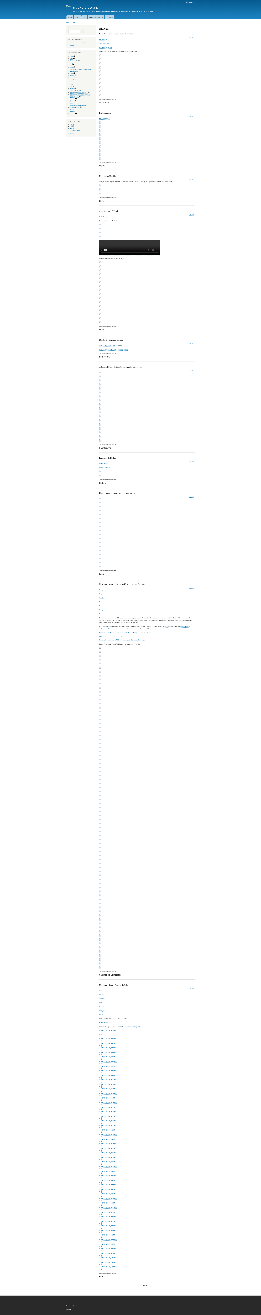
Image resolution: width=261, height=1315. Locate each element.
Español (72, 126)
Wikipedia (72, 111)
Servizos (72, 109)
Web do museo (103, 1023)
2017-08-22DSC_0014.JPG (109, 1098)
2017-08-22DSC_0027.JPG (109, 1157)
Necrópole (72, 103)
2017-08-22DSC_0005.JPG (109, 1057)
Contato (69, 17)
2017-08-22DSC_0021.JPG (109, 1130)
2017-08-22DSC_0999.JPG (109, 1253)
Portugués (102, 610)
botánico (165, 626)
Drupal (75, 1306)
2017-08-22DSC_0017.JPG (109, 1112)
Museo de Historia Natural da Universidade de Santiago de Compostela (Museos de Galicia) (125, 633)
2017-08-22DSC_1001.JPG (109, 1262)
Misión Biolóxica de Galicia (107, 345)
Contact (68, 1309)
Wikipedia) (136, 1027)
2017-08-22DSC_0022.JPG (109, 1134)
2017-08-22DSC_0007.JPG (109, 1066)
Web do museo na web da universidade (111, 637)
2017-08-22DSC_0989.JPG (109, 1207)
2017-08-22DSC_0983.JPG (109, 1180)
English (101, 594)
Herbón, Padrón (103, 464)
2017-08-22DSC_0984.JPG (109, 1185)
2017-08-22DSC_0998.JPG (109, 1249)
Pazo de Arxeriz (103, 39)
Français (101, 602)
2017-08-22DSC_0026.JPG (109, 1153)
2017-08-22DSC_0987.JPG (109, 1198)
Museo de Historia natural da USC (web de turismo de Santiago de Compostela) (122, 640)
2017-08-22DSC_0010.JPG (109, 1080)
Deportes (72, 75)
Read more (191, 37)
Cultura (72, 73)
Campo (72, 56)
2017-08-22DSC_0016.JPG (109, 1107)
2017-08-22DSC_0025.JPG (109, 1148)
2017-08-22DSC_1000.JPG (109, 1258)
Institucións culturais (75, 90)
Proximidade (109, 17)
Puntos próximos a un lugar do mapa (79, 43)
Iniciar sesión (190, 2)
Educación (73, 78)
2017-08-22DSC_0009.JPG (109, 1075)
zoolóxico (102, 629)
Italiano (101, 614)
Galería (72, 45)
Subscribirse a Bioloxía (100, 1290)
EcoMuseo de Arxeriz (105, 47)
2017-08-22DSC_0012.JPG (109, 1089)
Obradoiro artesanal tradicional (78, 105)
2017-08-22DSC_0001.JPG (109, 1039)
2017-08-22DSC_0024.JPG (109, 1144)
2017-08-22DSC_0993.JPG (109, 1226)
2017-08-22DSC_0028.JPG (109, 1162)
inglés (126, 349)
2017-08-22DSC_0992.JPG (109, 1221)
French (71, 132)
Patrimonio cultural (75, 107)
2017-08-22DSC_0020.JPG (109, 1125)
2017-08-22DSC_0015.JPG (109, 1102)
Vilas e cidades (74, 61)
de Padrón (104, 468)
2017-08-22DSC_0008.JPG (109, 1071)
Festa (71, 84)
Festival (72, 86)
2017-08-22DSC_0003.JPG (109, 1048)
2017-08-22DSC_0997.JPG (109, 1244)
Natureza (72, 101)
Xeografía (72, 114)
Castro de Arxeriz (104, 43)
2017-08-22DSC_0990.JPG (109, 1212)
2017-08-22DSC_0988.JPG (109, 1203)
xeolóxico (109, 629)
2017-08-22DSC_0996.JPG (109, 1239)
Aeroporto (72, 63)
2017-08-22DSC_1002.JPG (109, 1267)
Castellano (102, 598)
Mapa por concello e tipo (96, 17)
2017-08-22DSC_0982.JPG (109, 1176)
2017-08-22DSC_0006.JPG (109, 1061)
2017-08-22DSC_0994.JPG (109, 1230)
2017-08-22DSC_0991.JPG (109, 1217)
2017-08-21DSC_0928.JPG (109, 1031)
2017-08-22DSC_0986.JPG (109, 1194)
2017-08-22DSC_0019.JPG (109, 1121)
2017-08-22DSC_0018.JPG (109, 1116)
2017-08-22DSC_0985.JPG (109, 1189)
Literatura (72, 99)
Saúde (71, 58)
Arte (71, 65)
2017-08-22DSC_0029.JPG (109, 1166)
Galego (101, 590)
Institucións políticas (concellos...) (79, 92)
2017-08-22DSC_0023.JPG (109, 1139)
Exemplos (78, 17)
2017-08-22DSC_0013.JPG (109, 1093)
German (72, 134)
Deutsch (101, 606)
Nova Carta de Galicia (85, 8)
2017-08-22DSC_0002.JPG (109, 1043)
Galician (72, 128)
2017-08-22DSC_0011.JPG (109, 1084)
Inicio (84, 17)
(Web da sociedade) (126, 1027)
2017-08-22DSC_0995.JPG (109, 1235)
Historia (72, 88)
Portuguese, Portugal (75, 130)
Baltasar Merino (184, 626)
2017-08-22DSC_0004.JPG (109, 1052)
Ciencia (73, 22)
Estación (72, 80)
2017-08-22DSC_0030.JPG (109, 1171)
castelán (120, 349)
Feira (71, 82)
